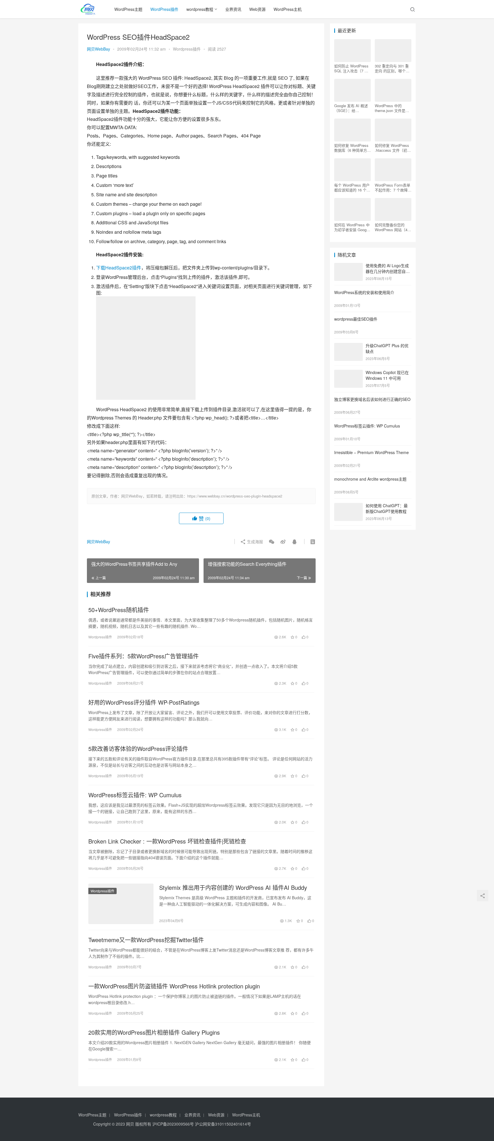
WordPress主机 (288, 9)
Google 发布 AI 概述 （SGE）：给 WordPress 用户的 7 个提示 (351, 108)
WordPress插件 (164, 9)
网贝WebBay (98, 49)
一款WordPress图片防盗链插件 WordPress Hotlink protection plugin (174, 986)
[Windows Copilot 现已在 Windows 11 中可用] (348, 373)
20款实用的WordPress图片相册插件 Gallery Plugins (154, 1032)
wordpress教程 (199, 9)
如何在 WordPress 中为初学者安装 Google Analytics (352, 227)
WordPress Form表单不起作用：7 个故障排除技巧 (393, 187)
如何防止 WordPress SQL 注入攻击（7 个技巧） (351, 68)
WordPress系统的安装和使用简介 (364, 292)
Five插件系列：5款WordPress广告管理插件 (143, 656)
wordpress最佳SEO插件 (355, 319)
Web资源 (257, 9)
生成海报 (254, 541)
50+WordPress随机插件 (118, 610)
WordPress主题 (128, 9)
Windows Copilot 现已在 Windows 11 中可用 (387, 375)
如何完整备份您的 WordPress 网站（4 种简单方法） (391, 227)
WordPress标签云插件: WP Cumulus (135, 795)
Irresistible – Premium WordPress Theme (371, 452)
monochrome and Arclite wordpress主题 (370, 479)
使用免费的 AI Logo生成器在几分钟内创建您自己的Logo (388, 271)
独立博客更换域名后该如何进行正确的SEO (372, 399)
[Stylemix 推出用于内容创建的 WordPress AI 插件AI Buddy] (121, 904)
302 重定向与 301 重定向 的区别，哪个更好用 (392, 68)
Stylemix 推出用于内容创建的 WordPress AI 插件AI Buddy (233, 888)
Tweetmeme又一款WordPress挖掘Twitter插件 (146, 940)
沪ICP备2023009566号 (173, 1124)
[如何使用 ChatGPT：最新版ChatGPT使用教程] (348, 506)
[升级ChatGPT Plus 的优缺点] (348, 346)
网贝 (130, 1124)
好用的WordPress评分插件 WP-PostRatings (144, 702)
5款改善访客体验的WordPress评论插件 (138, 749)
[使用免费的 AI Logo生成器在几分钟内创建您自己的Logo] (348, 266)
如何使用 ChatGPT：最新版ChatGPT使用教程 (387, 508)
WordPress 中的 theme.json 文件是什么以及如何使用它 (392, 108)
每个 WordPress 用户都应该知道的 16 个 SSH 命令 (352, 187)
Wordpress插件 (187, 49)
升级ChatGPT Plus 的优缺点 (387, 348)
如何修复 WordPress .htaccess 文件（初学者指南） (393, 148)
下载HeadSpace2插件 (118, 267)
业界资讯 (233, 9)
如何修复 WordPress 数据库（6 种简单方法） (351, 148)
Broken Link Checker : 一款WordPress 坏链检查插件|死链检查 (167, 841)
